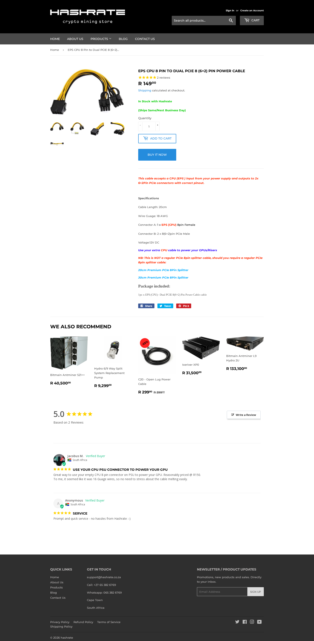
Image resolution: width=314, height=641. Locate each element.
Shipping (144, 90)
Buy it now (157, 155)
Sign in (230, 10)
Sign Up (255, 591)
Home (55, 39)
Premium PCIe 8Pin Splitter (167, 270)
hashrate (67, 637)
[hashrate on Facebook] (244, 622)
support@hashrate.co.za (104, 577)
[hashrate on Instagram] (252, 622)
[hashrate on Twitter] (237, 622)
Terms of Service (108, 622)
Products (100, 39)
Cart (255, 20)
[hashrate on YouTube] (259, 622)
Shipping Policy (61, 626)
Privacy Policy (59, 622)
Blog (123, 39)
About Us (75, 39)
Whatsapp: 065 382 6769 (104, 592)
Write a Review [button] (246, 415)
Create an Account (252, 10)
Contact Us (145, 39)
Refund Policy (83, 622)
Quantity (144, 118)
